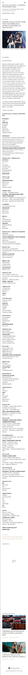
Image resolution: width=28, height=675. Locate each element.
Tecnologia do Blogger (15, 668)
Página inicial (6, 13)
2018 (8, 536)
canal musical (13, 536)
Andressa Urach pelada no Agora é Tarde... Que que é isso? (13, 633)
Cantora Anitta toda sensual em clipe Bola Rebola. (14, 656)
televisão (13, 538)
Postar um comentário (14, 637)
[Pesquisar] (25, 2)
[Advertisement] (14, 595)
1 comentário (11, 659)
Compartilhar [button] (5, 534)
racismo (9, 538)
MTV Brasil (20, 536)
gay (17, 536)
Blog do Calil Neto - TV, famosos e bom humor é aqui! (13, 6)
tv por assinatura (18, 538)
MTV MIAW (4, 538)
